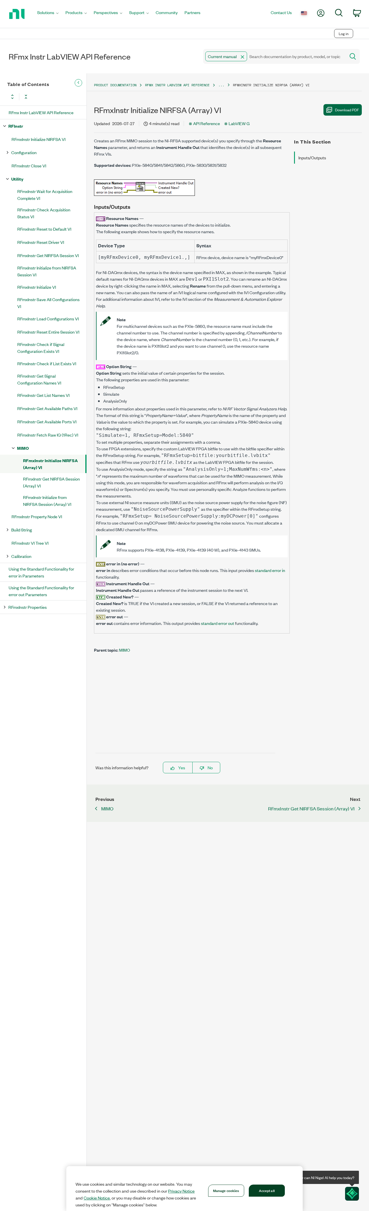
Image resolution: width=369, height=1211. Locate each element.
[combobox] (274, 56)
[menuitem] (48, 14)
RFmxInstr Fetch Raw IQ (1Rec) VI (47, 435)
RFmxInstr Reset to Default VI (44, 229)
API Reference (206, 123)
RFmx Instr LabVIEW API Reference (41, 112)
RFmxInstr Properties (27, 607)
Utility (17, 179)
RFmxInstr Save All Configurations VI (48, 302)
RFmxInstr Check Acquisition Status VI (43, 212)
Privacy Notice (181, 1191)
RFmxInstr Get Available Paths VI (47, 408)
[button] (242, 57)
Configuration (24, 152)
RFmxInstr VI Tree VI (30, 543)
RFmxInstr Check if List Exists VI (46, 363)
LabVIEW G (239, 123)
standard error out (217, 623)
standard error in (270, 570)
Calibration (21, 556)
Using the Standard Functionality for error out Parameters (41, 590)
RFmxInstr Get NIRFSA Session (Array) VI (51, 482)
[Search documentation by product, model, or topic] (352, 56)
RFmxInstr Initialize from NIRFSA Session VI (46, 271)
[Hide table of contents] (78, 83)
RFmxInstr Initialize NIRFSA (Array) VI (50, 463)
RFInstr (15, 126)
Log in (344, 33)
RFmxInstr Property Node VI (37, 516)
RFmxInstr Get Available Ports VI (46, 421)
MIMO (23, 448)
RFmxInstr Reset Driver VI (40, 242)
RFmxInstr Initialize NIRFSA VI (38, 139)
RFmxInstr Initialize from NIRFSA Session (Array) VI (47, 500)
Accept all (267, 1190)
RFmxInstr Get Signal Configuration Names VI (39, 379)
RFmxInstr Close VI (29, 165)
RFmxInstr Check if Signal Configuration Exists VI (40, 347)
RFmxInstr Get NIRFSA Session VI (48, 255)
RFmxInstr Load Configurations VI (48, 318)
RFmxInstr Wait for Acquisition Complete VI (44, 194)
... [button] (221, 85)
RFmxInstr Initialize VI (36, 287)
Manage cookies (226, 1190)
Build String (21, 530)
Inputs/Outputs (312, 157)
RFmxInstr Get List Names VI (43, 395)
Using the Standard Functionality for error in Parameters (41, 572)
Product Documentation (115, 85)
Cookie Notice (97, 1198)
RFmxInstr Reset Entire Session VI (48, 332)
